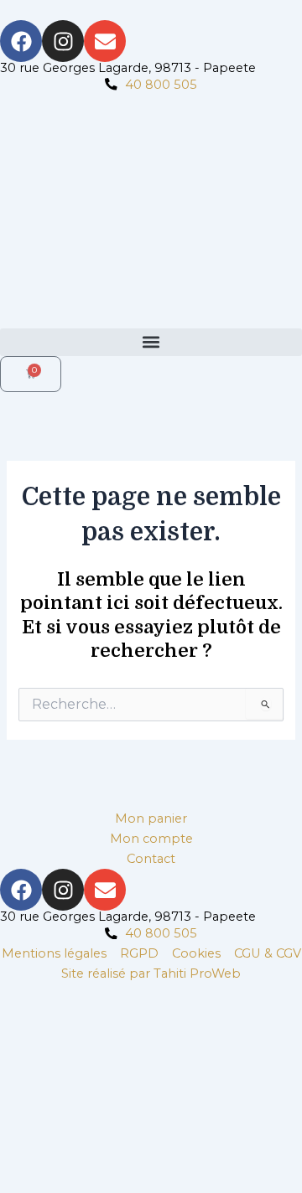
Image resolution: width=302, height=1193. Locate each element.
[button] (151, 342)
